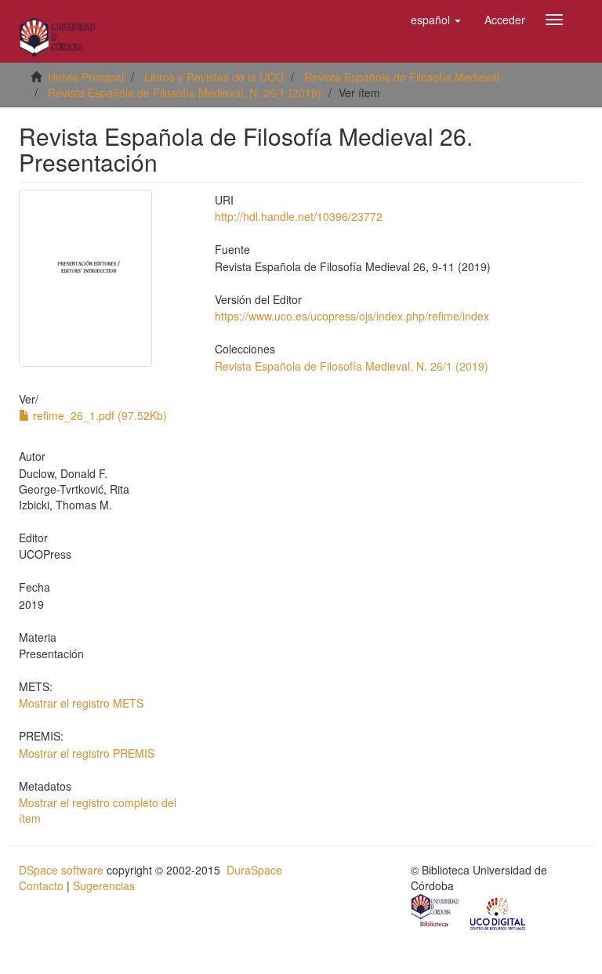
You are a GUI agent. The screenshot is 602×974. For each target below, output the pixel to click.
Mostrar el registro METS (81, 703)
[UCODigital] (498, 912)
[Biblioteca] (436, 912)
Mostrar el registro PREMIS (86, 753)
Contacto (41, 885)
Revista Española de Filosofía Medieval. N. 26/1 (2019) (184, 92)
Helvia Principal (86, 77)
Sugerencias (104, 885)
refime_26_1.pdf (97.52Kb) (98, 415)
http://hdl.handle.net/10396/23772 (299, 216)
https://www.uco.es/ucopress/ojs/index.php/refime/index (352, 316)
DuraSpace (254, 870)
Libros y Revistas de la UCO (214, 77)
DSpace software (61, 870)
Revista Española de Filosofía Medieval (401, 77)
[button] (436, 19)
